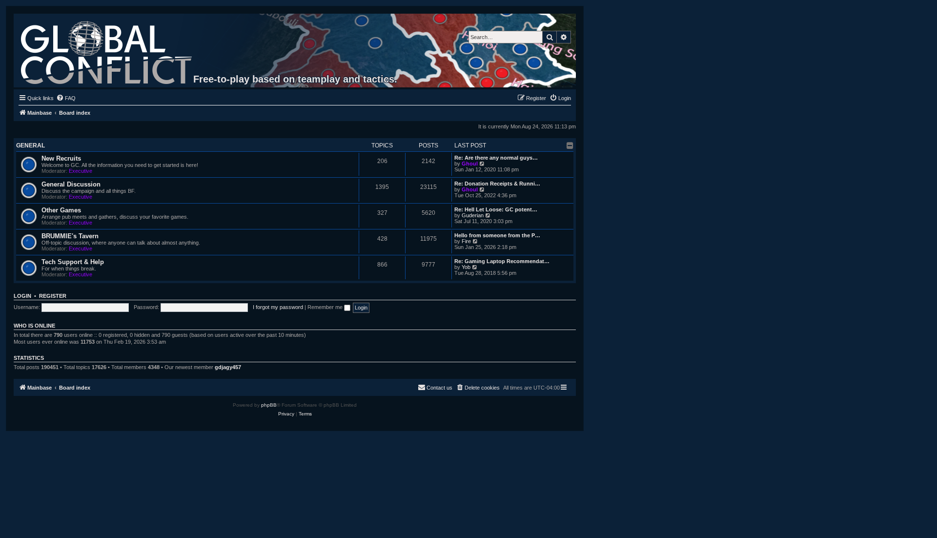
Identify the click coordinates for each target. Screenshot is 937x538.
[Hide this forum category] (570, 145)
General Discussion (71, 184)
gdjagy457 (228, 367)
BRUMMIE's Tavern (70, 236)
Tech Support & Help (72, 262)
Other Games (61, 210)
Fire (466, 241)
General (30, 145)
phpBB (269, 405)
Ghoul (470, 163)
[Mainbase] (107, 50)
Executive (80, 171)
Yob (466, 267)
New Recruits (61, 158)
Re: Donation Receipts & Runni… (497, 183)
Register (52, 296)
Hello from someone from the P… (497, 235)
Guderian (473, 215)
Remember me (325, 307)
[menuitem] (66, 98)
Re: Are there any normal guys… (496, 158)
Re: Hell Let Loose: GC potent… (495, 209)
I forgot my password (278, 307)
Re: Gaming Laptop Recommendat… (502, 261)
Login (22, 296)
